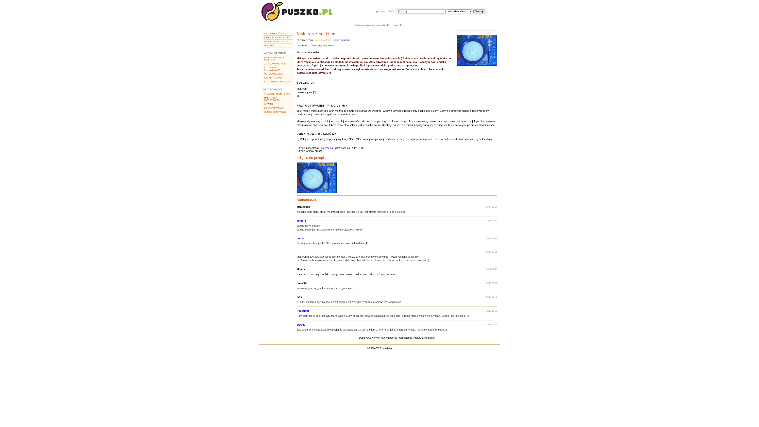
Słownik (269, 104)
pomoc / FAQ (386, 11)
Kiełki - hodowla (273, 78)
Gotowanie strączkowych (272, 69)
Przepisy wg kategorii (277, 37)
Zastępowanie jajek (275, 64)
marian (301, 238)
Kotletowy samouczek (277, 82)
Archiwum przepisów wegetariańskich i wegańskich (379, 25)
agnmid (301, 220)
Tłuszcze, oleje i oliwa (277, 94)
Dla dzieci (269, 45)
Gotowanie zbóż (273, 74)
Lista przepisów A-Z (275, 33)
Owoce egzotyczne (275, 112)
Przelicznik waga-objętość (274, 59)
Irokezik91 (303, 310)
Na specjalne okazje (276, 41)
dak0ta (301, 324)
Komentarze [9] (341, 40)
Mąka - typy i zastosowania (272, 99)
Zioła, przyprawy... (275, 108)
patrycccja (327, 147)
